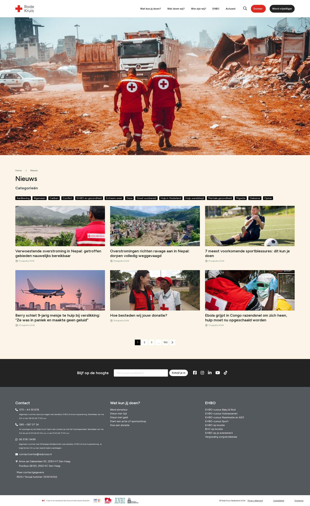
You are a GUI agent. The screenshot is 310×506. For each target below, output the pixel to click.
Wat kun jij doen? (150, 8)
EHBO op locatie (215, 425)
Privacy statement (255, 501)
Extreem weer (114, 198)
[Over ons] (67, 500)
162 (165, 342)
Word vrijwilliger (282, 8)
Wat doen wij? (176, 8)
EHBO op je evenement (219, 432)
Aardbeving (23, 198)
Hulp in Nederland (170, 198)
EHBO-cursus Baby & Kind (220, 409)
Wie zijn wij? (198, 8)
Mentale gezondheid (220, 198)
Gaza (129, 198)
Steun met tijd (118, 413)
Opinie (268, 198)
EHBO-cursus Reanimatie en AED (224, 417)
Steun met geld (119, 417)
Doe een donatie (119, 425)
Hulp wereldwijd (194, 198)
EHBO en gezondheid (89, 198)
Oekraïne (255, 198)
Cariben (54, 198)
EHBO (215, 8)
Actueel (230, 8)
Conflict (67, 198)
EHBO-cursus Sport (216, 421)
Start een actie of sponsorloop (128, 421)
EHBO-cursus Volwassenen (221, 413)
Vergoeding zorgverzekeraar (221, 436)
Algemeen (39, 198)
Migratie (240, 198)
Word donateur (119, 409)
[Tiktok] (225, 373)
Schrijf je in (178, 372)
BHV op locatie (214, 429)
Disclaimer (299, 501)
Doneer (258, 8)
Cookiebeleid (278, 501)
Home (18, 170)
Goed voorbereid (146, 198)
